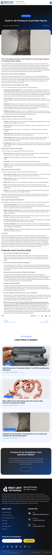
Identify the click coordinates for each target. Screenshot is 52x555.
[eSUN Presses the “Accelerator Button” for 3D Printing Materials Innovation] (26, 356)
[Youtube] (12, 546)
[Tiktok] (20, 546)
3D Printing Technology (10, 429)
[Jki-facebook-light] (3, 546)
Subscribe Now (29, 540)
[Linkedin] (25, 546)
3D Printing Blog (26, 15)
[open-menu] (51, 3)
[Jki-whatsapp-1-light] (16, 546)
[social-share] (39, 316)
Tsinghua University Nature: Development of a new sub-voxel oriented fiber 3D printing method (25, 435)
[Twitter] (7, 546)
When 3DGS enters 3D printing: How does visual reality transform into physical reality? (23, 402)
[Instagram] (29, 546)
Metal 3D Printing (20, 1)
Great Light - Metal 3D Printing (11, 372)
